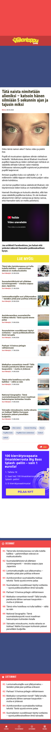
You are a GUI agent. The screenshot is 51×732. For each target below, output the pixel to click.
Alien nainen (16, 428)
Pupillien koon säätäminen (25, 433)
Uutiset (40, 433)
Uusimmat (9, 543)
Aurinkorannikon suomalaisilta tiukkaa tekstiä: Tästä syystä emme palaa (18, 317)
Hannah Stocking (30, 428)
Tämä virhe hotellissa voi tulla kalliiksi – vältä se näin (16, 380)
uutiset (5, 438)
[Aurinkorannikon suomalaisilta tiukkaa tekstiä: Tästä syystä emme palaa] (43, 320)
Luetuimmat (10, 676)
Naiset (42, 428)
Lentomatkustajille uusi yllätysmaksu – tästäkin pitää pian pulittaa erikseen (19, 297)
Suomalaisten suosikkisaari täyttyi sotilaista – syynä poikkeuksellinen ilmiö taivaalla (18, 332)
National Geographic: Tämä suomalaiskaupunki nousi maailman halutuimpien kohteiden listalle (18, 397)
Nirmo (4, 110)
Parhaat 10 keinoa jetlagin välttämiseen (14, 346)
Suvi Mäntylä (6, 273)
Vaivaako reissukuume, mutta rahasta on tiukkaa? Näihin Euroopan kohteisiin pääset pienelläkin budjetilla (19, 413)
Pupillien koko (8, 433)
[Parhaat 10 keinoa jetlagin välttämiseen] (43, 350)
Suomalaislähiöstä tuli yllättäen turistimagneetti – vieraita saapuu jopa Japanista (17, 283)
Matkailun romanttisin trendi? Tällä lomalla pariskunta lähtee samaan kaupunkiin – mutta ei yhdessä (18, 366)
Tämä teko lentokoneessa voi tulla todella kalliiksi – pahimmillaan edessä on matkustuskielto (17, 268)
